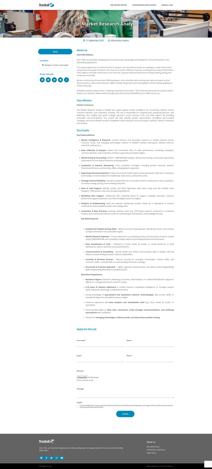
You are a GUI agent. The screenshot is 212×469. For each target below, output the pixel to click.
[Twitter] (51, 458)
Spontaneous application (144, 5)
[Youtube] (62, 458)
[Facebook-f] (46, 458)
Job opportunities (118, 5)
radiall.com (167, 5)
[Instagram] (57, 458)
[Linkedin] (41, 458)
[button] (42, 79)
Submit (125, 414)
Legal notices (151, 453)
